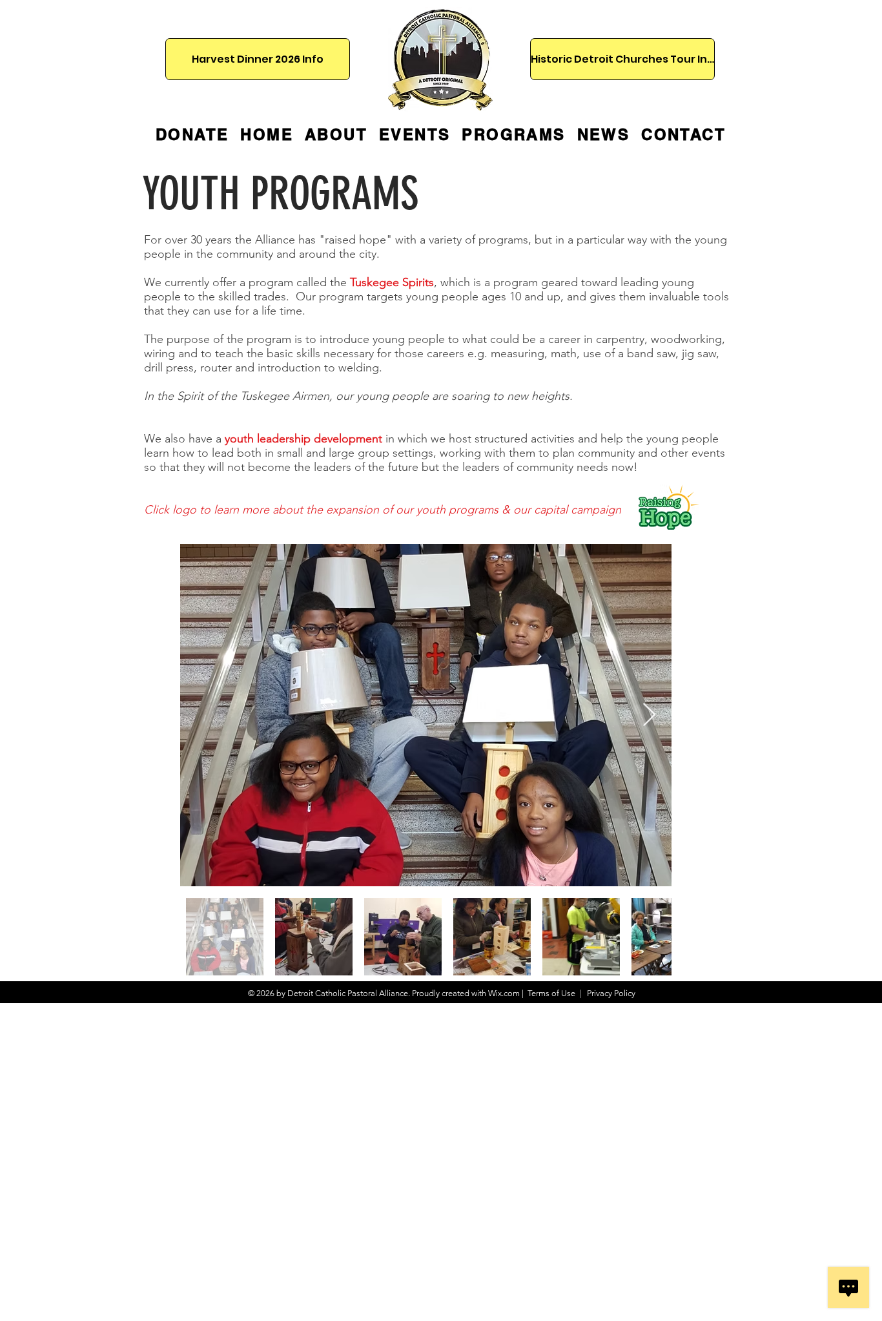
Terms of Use (551, 993)
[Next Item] (649, 715)
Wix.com (504, 993)
